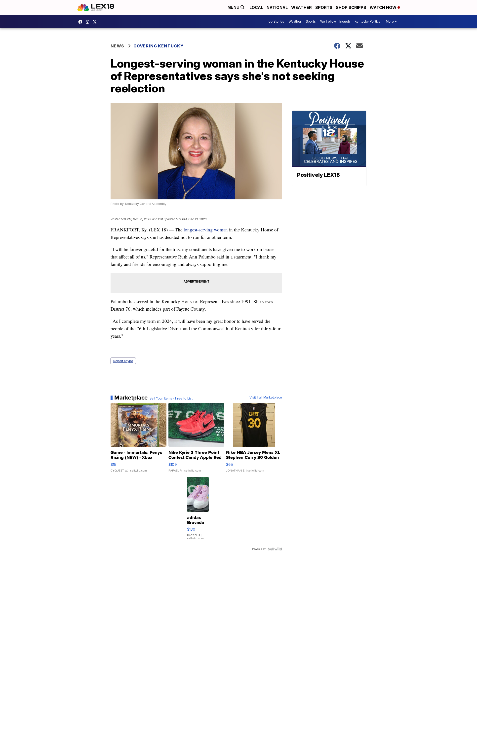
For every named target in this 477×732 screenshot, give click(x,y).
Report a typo (123, 361)
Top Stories (275, 21)
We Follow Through (335, 21)
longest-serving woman (206, 229)
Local (256, 7)
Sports (323, 7)
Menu (234, 7)
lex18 (81, 22)
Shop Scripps (351, 7)
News (117, 45)
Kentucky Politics (367, 21)
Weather (301, 7)
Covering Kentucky (158, 45)
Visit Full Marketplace (265, 397)
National (277, 7)
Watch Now (384, 7)
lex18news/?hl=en (89, 22)
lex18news (96, 22)
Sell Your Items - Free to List (171, 398)
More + (391, 21)
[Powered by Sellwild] (275, 549)
